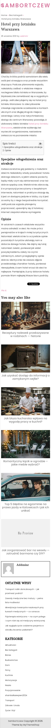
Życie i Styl (10, 710)
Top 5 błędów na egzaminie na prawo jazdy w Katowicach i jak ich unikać (25, 507)
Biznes (8, 655)
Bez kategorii (11, 650)
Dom (7, 665)
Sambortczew (26, 5)
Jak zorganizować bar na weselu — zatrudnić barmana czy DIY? (26, 551)
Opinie (8, 150)
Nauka (8, 685)
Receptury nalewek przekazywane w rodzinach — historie (25, 334)
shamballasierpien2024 (16, 695)
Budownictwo (11, 660)
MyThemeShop (31, 724)
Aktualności (10, 645)
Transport (9, 700)
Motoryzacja (11, 680)
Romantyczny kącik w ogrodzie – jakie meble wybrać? (25, 462)
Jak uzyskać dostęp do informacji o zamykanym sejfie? (25, 377)
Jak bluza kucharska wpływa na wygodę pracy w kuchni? (25, 420)
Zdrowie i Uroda (12, 705)
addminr (24, 36)
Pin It (4, 290)
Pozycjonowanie (12, 690)
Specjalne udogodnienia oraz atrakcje (23, 147)
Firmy (7, 670)
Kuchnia (9, 675)
